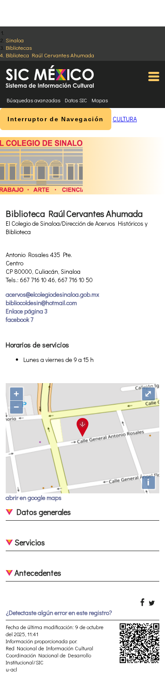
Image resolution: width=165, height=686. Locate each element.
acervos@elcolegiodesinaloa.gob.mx (52, 294)
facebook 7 (19, 319)
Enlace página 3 (27, 311)
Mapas (100, 100)
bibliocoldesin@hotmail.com (41, 302)
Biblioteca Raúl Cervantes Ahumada (50, 55)
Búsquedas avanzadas (33, 100)
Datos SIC (76, 100)
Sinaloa (15, 40)
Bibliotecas (19, 47)
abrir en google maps (34, 497)
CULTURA (125, 119)
